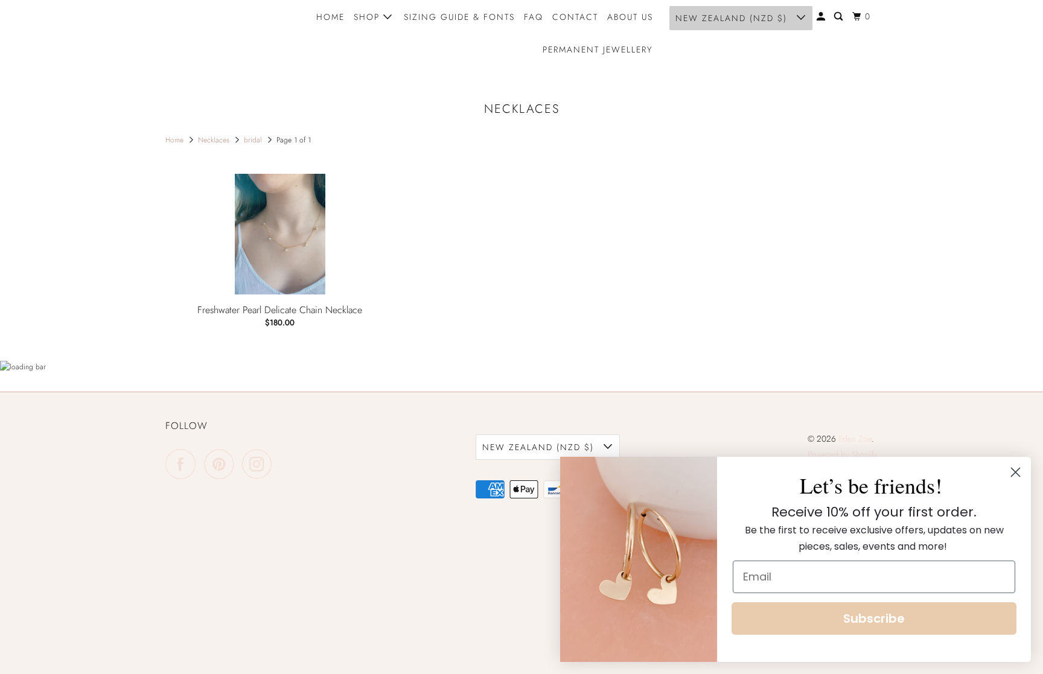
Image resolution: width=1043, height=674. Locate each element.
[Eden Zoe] (219, 33)
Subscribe (874, 618)
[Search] (840, 16)
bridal (254, 140)
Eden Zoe (855, 439)
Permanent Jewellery (598, 49)
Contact (575, 17)
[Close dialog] (1015, 472)
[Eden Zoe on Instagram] (260, 464)
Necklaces (215, 140)
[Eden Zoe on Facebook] (183, 464)
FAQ (533, 17)
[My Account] (822, 16)
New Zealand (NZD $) (733, 18)
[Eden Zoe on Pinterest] (222, 464)
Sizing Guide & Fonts (459, 17)
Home (330, 17)
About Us (630, 17)
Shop (368, 17)
